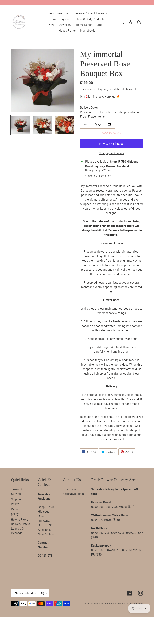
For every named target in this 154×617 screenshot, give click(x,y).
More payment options (111, 153)
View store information (98, 175)
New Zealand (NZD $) (29, 593)
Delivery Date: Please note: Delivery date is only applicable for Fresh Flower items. (110, 112)
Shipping (102, 89)
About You (99, 603)
